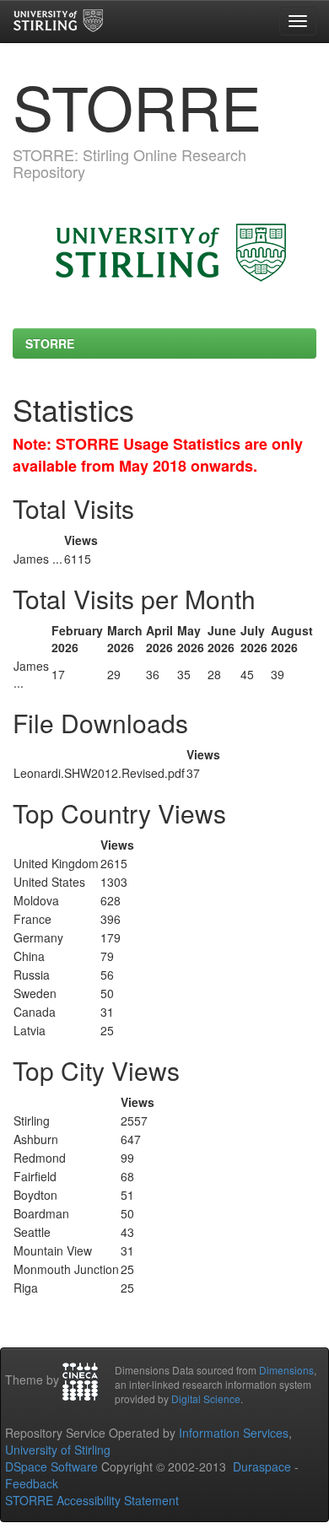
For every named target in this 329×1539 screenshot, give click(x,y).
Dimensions (286, 1370)
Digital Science (205, 1398)
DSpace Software (51, 1466)
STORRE (49, 343)
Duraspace (262, 1466)
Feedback (31, 1483)
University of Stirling (58, 1449)
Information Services (234, 1432)
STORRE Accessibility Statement (92, 1500)
